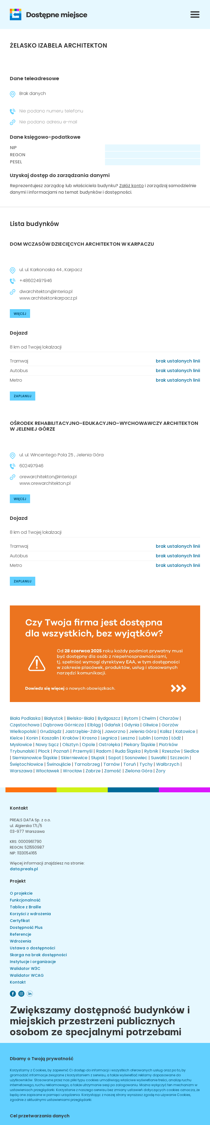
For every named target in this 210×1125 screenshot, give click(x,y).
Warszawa (21, 771)
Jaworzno (115, 731)
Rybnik (151, 751)
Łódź (176, 738)
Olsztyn (70, 744)
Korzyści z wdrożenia (30, 914)
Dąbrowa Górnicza (63, 725)
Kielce (16, 738)
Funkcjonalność (25, 900)
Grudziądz (51, 731)
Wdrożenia (20, 941)
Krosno (89, 738)
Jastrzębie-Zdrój (83, 731)
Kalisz (166, 731)
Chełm (149, 718)
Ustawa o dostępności (32, 948)
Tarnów (111, 764)
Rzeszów (171, 751)
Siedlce (191, 751)
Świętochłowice (26, 764)
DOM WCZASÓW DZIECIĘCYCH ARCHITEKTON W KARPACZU (82, 243)
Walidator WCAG (27, 975)
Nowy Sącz (47, 744)
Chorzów (169, 718)
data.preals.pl (24, 869)
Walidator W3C (25, 968)
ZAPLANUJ (22, 396)
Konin (32, 738)
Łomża (161, 738)
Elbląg (94, 725)
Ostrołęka (109, 744)
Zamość (112, 771)
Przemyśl (82, 751)
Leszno (128, 738)
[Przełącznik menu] (195, 14)
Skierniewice (74, 758)
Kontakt (19, 808)
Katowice (185, 731)
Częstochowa (24, 725)
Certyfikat (20, 920)
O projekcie (21, 893)
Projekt (18, 881)
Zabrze (93, 771)
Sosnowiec (136, 758)
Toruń (129, 764)
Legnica (109, 738)
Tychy (146, 764)
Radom (103, 751)
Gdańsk (112, 725)
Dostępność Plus (26, 927)
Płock (44, 751)
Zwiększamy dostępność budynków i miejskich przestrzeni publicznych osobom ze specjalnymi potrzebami (100, 1019)
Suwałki (159, 758)
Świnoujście (59, 764)
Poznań (61, 751)
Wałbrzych (167, 764)
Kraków (70, 738)
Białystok (53, 718)
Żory (160, 771)
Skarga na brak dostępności (38, 955)
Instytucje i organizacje (33, 961)
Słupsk (98, 758)
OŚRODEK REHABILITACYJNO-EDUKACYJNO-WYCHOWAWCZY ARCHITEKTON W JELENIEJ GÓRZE (104, 426)
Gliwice (150, 725)
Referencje (20, 934)
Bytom (131, 718)
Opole (88, 744)
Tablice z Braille (25, 907)
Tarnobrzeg (87, 764)
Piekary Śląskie (139, 744)
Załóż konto (131, 185)
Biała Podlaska (25, 718)
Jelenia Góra (142, 731)
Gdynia (131, 725)
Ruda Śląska (128, 751)
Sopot (114, 758)
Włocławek (47, 771)
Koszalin (50, 738)
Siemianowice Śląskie (34, 758)
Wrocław (72, 771)
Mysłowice (21, 744)
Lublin (145, 738)
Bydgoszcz (109, 718)
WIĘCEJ (20, 313)
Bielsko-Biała (80, 718)
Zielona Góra (138, 771)
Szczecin (179, 758)
